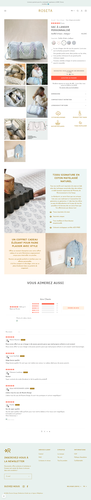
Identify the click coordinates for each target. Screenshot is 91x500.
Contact (41, 454)
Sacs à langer (61, 20)
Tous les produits (62, 460)
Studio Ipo (28, 493)
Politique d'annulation (80, 457)
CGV (75, 454)
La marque (60, 454)
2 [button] (44, 431)
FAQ (40, 457)
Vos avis (59, 457)
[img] (10, 337)
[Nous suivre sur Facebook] (27, 486)
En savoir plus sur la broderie (69, 87)
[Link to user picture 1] (10, 422)
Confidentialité (78, 460)
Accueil (53, 20)
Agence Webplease (37, 493)
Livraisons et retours (45, 460)
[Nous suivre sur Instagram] (23, 486)
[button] (55, 23)
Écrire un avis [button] (73, 308)
